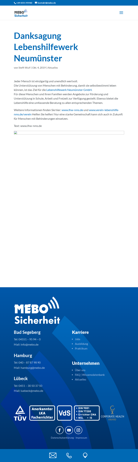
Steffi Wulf (24, 67)
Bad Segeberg (27, 332)
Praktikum (81, 348)
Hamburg (23, 355)
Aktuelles (52, 67)
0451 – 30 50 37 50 (30, 385)
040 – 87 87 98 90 (30, 362)
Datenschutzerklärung (62, 437)
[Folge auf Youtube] (69, 430)
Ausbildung (81, 343)
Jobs (77, 339)
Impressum (81, 437)
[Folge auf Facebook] (60, 430)
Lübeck (21, 378)
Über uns (80, 370)
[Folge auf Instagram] (78, 430)
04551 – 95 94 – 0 (30, 339)
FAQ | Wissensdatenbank (90, 374)
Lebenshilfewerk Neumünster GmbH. (69, 89)
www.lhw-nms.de (72, 110)
